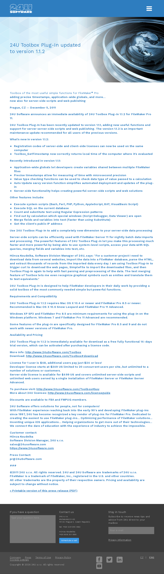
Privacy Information (119, 540)
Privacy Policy (63, 557)
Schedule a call (69, 540)
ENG (151, 557)
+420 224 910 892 (72, 527)
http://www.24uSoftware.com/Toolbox (53, 352)
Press (28, 557)
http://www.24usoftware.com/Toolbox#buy (67, 389)
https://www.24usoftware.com (32, 448)
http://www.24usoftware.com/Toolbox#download (62, 356)
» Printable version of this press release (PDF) (43, 490)
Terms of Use (43, 557)
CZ (141, 557)
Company (15, 557)
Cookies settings (19, 560)
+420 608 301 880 (68, 534)
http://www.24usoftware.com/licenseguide (79, 392)
